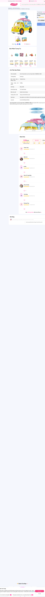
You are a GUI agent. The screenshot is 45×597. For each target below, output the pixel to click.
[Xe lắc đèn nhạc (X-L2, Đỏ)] (31, 55)
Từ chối (39, 593)
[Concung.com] (13, 4)
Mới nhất (37, 140)
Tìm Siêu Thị (33, 1)
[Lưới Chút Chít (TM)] (12, 55)
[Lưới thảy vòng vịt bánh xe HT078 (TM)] (26, 55)
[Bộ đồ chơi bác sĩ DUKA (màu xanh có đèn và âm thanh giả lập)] (17, 55)
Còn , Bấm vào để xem (33, 212)
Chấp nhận (39, 591)
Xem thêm (34, 130)
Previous (10, 59)
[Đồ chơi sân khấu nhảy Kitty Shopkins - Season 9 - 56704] (21, 55)
